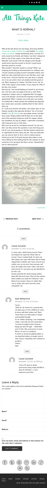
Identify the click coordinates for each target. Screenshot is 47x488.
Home (4, 479)
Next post (36, 219)
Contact (17, 479)
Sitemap (26, 479)
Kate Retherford (22, 298)
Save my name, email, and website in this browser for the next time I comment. (22, 442)
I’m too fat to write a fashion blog (14, 51)
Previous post (12, 219)
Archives (34, 479)
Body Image (23, 40)
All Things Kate (23, 483)
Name (4, 411)
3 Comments (41, 208)
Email (4, 420)
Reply (23, 238)
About (10, 479)
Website (5, 429)
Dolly (9, 113)
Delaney (17, 113)
